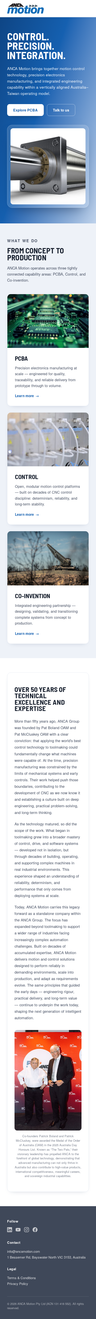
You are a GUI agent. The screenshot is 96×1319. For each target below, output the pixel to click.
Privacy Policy (17, 1283)
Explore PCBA (25, 110)
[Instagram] (26, 1230)
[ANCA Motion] (25, 8)
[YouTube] (18, 1230)
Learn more (27, 395)
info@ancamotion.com (23, 1251)
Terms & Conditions (21, 1277)
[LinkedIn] (9, 1230)
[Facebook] (35, 1230)
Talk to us (61, 110)
